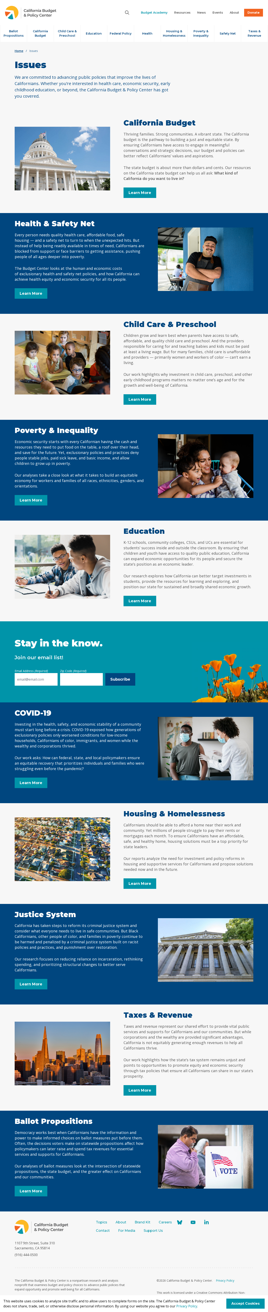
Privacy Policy (225, 1280)
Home (19, 51)
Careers (165, 1222)
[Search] (127, 12)
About (121, 1222)
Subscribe (120, 679)
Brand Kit (142, 1222)
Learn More (140, 192)
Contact (103, 1231)
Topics (101, 1222)
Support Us (154, 1231)
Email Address (31, 671)
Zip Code (73, 671)
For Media (126, 1231)
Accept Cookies (245, 1304)
